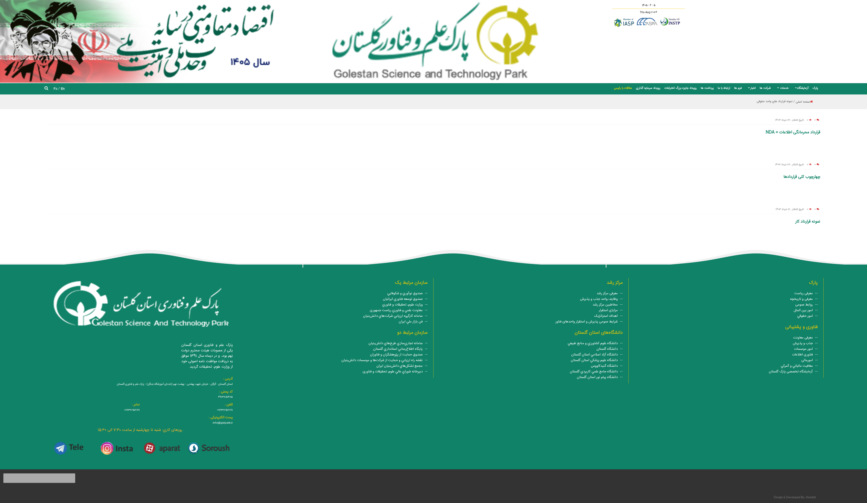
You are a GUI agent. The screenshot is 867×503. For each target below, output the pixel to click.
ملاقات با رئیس (623, 88)
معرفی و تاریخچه (801, 299)
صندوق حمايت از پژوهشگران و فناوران (396, 354)
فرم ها (738, 88)
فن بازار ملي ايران (411, 321)
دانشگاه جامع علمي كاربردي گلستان (594, 371)
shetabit (811, 497)
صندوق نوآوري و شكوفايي (405, 293)
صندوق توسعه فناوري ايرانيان (403, 299)
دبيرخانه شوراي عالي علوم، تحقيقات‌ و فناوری (393, 371)
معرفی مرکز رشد (607, 293)
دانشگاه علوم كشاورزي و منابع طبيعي (593, 343)
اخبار (753, 88)
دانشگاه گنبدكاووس (604, 366)
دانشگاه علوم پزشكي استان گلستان (594, 360)
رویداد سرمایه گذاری (648, 88)
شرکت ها (765, 88)
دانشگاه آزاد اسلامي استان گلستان (594, 354)
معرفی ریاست (803, 293)
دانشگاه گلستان (607, 349)
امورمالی (807, 360)
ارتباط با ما (724, 88)
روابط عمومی (804, 305)
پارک (815, 88)
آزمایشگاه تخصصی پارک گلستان (791, 371)
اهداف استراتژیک (606, 316)
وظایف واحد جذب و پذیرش (599, 299)
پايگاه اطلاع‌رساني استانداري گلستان (398, 349)
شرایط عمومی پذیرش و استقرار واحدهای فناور (586, 321)
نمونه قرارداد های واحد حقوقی (774, 101)
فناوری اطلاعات (802, 354)
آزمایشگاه (803, 88)
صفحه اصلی (803, 101)
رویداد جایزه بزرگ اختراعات (680, 88)
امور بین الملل (803, 310)
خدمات (784, 88)
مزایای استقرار (608, 310)
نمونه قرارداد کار (807, 222)
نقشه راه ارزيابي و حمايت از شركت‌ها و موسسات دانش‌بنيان (382, 360)
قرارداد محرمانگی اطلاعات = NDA (793, 132)
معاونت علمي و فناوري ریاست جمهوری (396, 310)
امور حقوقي (805, 316)
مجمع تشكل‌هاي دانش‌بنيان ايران (399, 366)
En (63, 89)
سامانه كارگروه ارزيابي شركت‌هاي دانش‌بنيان (393, 316)
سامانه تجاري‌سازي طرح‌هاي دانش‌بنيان (395, 343)
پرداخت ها (707, 88)
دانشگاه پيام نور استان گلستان (597, 377)
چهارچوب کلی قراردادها (801, 177)
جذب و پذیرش (803, 343)
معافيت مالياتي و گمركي (797, 366)
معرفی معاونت (803, 338)
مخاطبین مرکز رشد (605, 305)
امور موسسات (803, 349)
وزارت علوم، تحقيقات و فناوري (402, 305)
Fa (55, 89)
